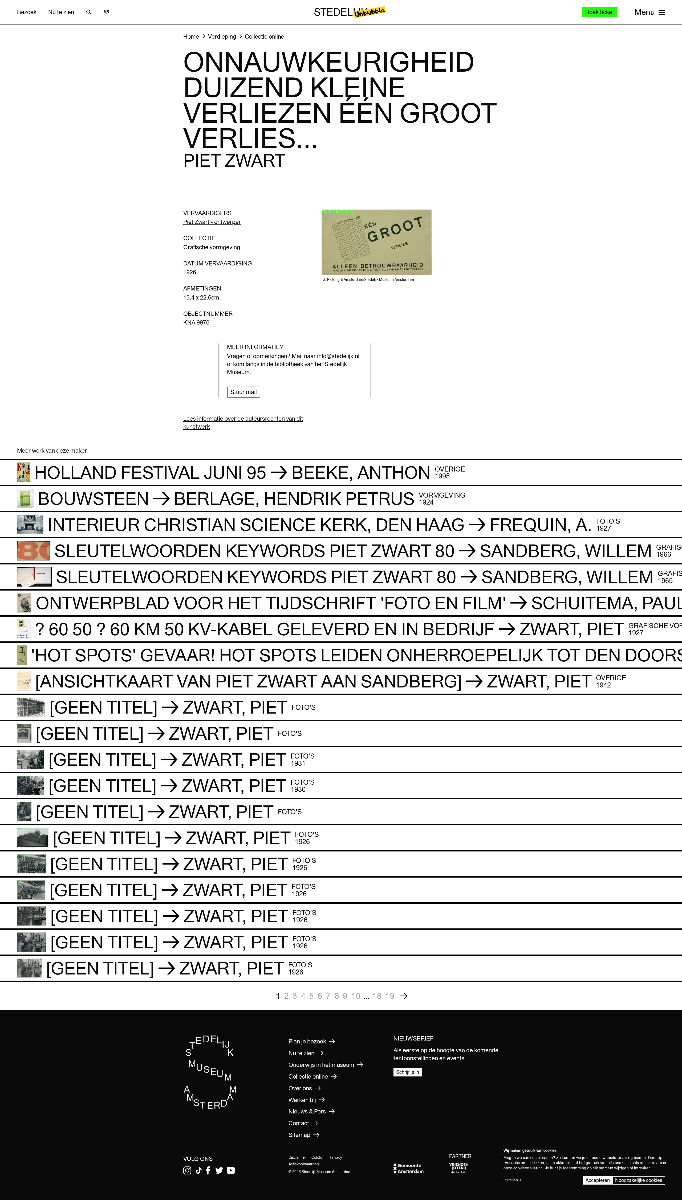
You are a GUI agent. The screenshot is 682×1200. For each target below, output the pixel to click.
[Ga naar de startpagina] (210, 1107)
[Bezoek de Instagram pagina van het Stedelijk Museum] (187, 1170)
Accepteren (598, 1180)
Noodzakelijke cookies (638, 1180)
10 (355, 995)
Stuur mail (243, 391)
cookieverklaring (528, 1168)
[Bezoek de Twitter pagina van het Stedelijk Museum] (219, 1170)
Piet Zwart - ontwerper (212, 221)
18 (376, 995)
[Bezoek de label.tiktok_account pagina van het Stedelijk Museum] (199, 1170)
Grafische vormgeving (211, 247)
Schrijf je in (407, 1072)
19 (390, 995)
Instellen (511, 1180)
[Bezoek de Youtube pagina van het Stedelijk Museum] (231, 1170)
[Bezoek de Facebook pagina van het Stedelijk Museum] (208, 1170)
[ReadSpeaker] (106, 12)
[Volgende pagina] (403, 995)
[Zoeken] (89, 12)
